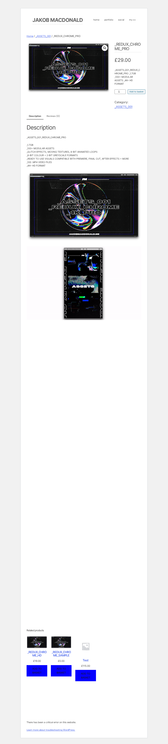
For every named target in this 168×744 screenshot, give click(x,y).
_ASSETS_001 (43, 36)
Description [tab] (35, 116)
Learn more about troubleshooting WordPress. (51, 730)
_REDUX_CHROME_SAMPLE (61, 653)
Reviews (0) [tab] (53, 116)
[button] (105, 48)
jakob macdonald (57, 20)
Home (30, 36)
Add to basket (136, 91)
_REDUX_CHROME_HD (37, 653)
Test (85, 660)
